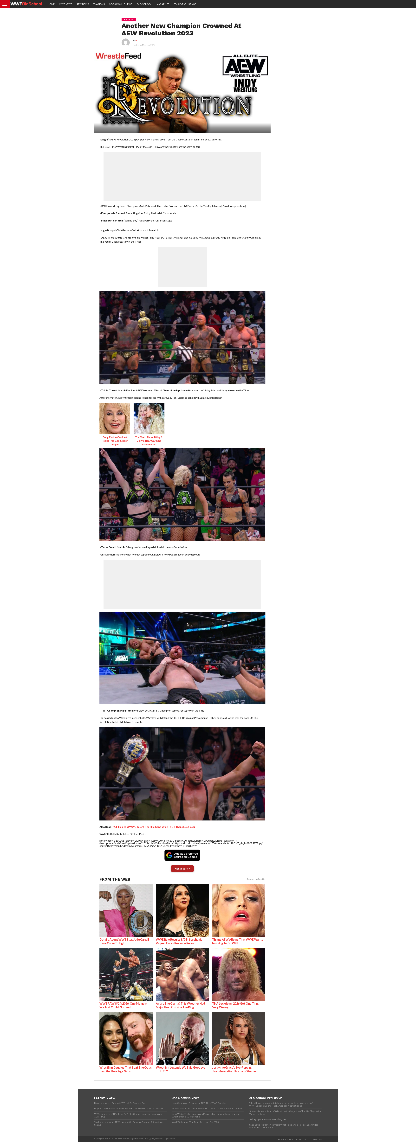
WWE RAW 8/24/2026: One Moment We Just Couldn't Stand (123, 1005)
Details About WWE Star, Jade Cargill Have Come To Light (124, 941)
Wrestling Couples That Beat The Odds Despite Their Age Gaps (125, 1069)
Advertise (301, 1139)
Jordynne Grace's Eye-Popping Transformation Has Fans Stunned (235, 1069)
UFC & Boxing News (120, 4)
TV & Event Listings (185, 4)
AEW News (83, 4)
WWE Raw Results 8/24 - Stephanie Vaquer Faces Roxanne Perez (179, 941)
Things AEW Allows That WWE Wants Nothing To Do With (237, 941)
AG (137, 40)
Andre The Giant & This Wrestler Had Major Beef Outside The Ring (180, 1005)
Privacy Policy (285, 1139)
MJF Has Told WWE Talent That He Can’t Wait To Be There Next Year (154, 826)
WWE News (65, 4)
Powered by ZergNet (256, 879)
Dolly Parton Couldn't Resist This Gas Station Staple (115, 441)
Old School (144, 4)
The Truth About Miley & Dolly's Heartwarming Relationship (149, 441)
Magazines (162, 4)
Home (51, 4)
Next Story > (182, 868)
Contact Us (316, 1139)
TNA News (99, 4)
